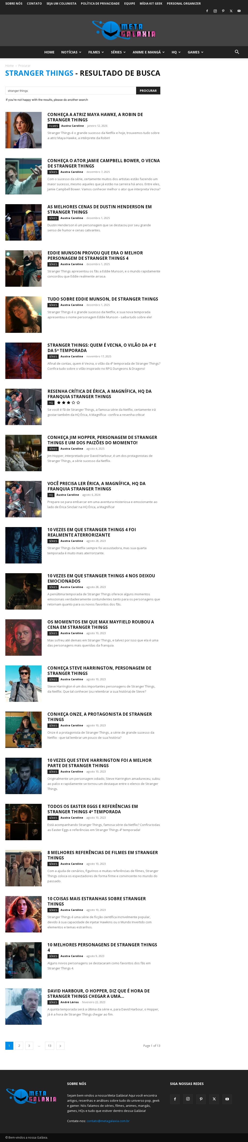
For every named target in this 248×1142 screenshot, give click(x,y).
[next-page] (60, 1046)
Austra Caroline (72, 125)
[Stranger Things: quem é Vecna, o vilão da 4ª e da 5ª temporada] (23, 361)
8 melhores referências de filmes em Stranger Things (102, 855)
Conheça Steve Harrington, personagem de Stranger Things (99, 670)
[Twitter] (231, 11)
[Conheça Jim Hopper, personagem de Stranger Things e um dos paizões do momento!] (23, 453)
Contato (34, 3)
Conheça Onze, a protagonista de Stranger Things (99, 716)
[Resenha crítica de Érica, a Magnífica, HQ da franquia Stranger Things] (23, 407)
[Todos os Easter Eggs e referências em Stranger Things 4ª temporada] (23, 822)
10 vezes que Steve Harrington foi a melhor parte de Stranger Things (99, 762)
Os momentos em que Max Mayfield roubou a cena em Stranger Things (100, 624)
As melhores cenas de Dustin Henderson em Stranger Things (99, 209)
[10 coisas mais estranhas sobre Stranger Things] (23, 914)
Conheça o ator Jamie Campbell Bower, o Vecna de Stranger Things (103, 163)
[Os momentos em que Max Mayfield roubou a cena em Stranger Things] (23, 637)
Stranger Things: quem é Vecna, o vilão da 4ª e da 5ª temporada (101, 347)
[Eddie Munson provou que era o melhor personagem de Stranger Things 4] (23, 268)
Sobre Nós (13, 3)
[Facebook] (207, 11)
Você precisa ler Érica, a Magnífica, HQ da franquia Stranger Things (96, 486)
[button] (237, 52)
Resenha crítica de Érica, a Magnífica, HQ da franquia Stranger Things (99, 393)
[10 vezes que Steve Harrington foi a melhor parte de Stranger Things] (23, 776)
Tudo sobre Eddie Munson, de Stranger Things (102, 299)
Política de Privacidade (100, 3)
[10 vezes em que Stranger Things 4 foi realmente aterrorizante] (23, 545)
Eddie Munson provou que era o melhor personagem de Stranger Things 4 (95, 255)
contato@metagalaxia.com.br (108, 1121)
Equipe (129, 3)
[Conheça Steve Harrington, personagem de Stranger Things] (23, 683)
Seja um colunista (61, 3)
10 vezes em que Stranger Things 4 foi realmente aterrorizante (91, 532)
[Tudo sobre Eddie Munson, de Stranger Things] (23, 314)
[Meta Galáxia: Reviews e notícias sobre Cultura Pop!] (124, 31)
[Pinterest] (223, 11)
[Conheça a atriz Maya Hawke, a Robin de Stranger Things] (23, 130)
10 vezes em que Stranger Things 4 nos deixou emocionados (101, 578)
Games (194, 52)
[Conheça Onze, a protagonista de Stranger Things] (23, 730)
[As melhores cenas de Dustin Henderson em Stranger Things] (23, 222)
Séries (116, 52)
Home (49, 52)
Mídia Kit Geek (151, 3)
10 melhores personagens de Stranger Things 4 (102, 947)
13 (49, 1046)
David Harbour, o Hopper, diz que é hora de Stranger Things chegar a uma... (98, 993)
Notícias (69, 52)
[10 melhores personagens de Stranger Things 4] (23, 960)
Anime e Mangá (147, 52)
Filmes (94, 52)
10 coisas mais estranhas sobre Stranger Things (96, 901)
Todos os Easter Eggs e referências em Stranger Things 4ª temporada (92, 809)
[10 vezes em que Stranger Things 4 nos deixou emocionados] (23, 591)
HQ (174, 52)
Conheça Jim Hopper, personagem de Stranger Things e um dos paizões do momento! (102, 440)
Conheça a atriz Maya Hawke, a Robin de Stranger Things (95, 117)
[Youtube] (239, 11)
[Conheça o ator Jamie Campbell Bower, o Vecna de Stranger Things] (23, 176)
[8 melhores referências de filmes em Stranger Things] (23, 868)
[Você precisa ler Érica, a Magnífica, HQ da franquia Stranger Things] (23, 499)
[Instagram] (215, 11)
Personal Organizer (184, 3)
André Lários (70, 1002)
